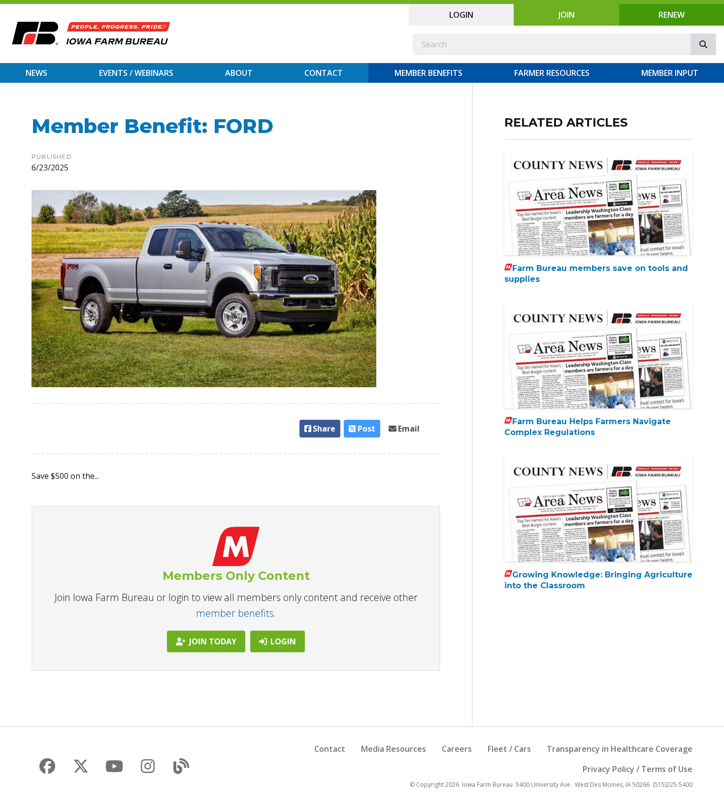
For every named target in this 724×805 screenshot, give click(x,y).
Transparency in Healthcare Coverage (619, 748)
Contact (323, 72)
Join (567, 14)
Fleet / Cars (509, 748)
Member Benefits (428, 72)
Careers (457, 748)
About (239, 72)
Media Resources (393, 748)
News (36, 72)
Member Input (669, 72)
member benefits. (236, 613)
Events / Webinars (136, 72)
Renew (671, 14)
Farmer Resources (552, 72)
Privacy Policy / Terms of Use (637, 769)
